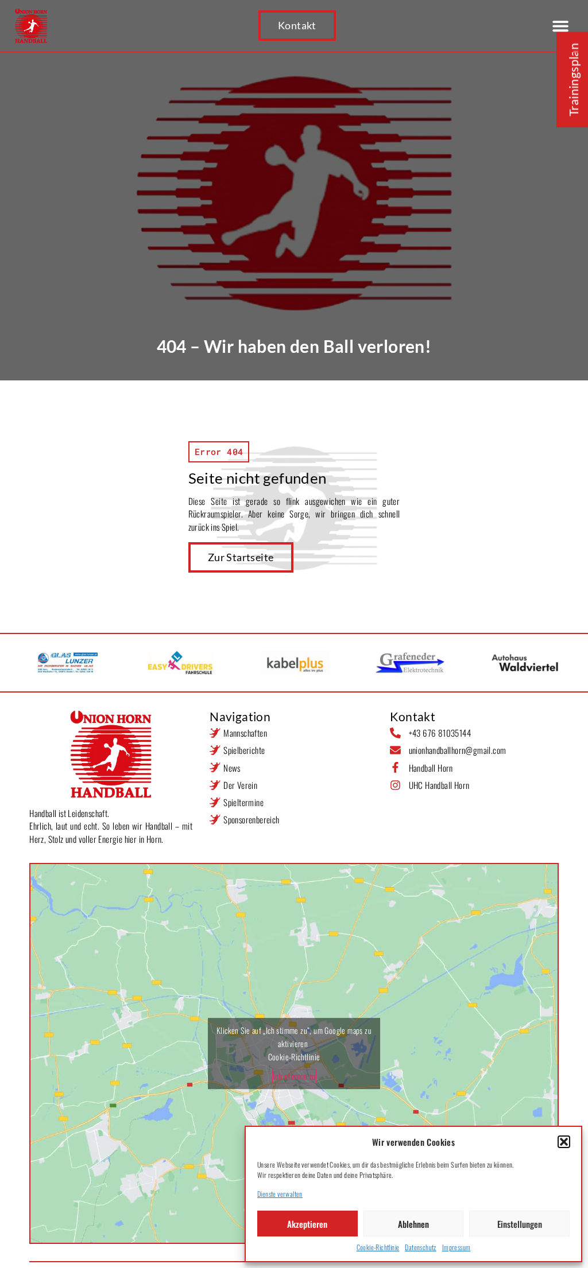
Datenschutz (420, 1247)
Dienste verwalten (280, 1194)
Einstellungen (519, 1224)
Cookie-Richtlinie (378, 1247)
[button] (564, 1142)
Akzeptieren (307, 1224)
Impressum (456, 1247)
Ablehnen (413, 1224)
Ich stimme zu (294, 1075)
